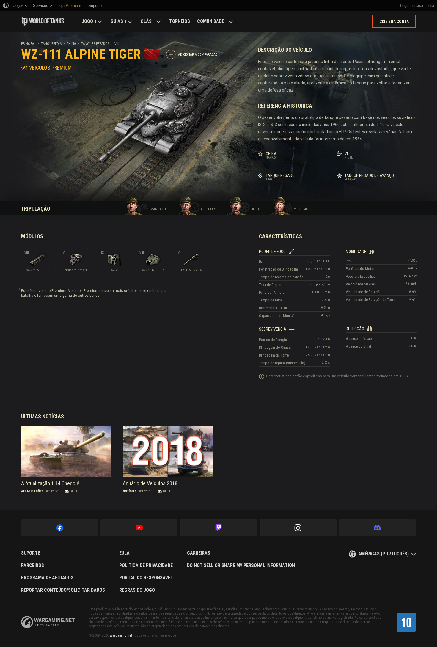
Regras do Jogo (137, 590)
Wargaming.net (121, 635)
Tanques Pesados (95, 44)
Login (404, 5)
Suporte (30, 553)
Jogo (87, 21)
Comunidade (210, 21)
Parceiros (32, 565)
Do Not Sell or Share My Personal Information (241, 565)
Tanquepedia (51, 44)
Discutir (76, 491)
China (71, 44)
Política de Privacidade (146, 565)
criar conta (425, 5)
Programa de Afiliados (47, 577)
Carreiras (198, 553)
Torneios (179, 21)
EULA (124, 553)
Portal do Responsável (146, 577)
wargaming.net (48, 622)
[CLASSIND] (406, 622)
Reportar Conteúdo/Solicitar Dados (63, 590)
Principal (28, 44)
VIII (116, 44)
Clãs (146, 21)
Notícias (130, 491)
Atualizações (32, 491)
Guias (117, 21)
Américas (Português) (383, 554)
